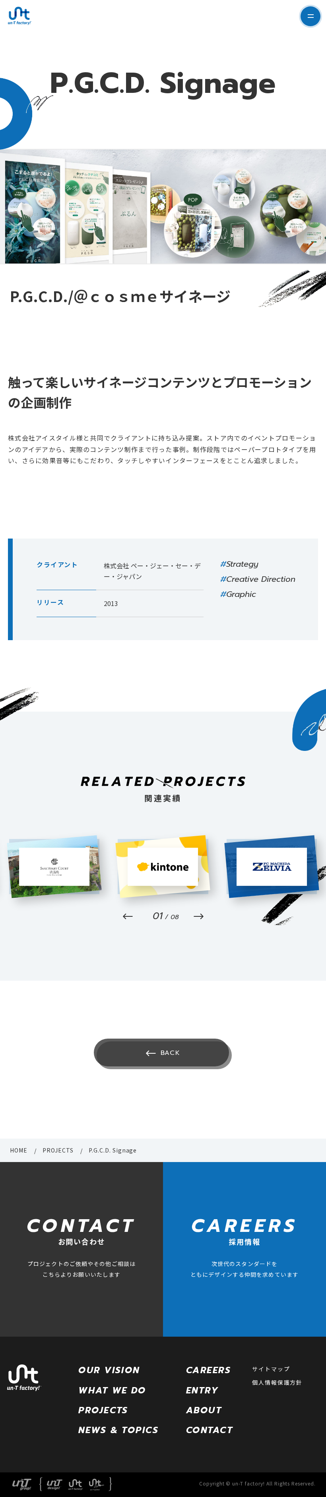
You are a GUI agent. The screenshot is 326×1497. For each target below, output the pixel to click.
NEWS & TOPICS (118, 1430)
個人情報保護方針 (277, 1382)
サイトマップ (271, 1369)
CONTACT (209, 1430)
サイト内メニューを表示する (310, 16)
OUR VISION (109, 1370)
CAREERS (208, 1370)
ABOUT (204, 1410)
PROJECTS (58, 1150)
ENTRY (202, 1390)
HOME (18, 1150)
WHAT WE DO (112, 1390)
